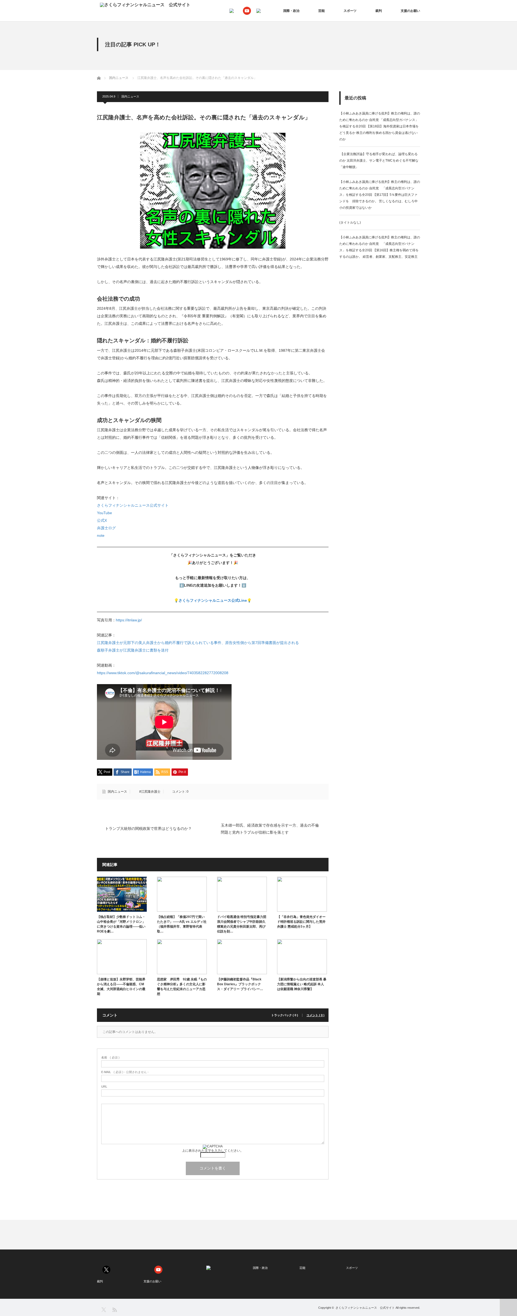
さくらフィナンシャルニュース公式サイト (133, 505)
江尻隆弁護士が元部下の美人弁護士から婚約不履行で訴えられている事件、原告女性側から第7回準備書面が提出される (198, 642)
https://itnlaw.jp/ (129, 620)
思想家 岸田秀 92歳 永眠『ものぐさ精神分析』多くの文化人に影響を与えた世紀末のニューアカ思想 (182, 986)
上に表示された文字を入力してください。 (212, 1151)
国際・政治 (291, 11)
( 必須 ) (110, 1057)
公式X (102, 520)
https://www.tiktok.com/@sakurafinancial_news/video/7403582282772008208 (162, 673)
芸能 (321, 11)
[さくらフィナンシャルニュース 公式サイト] (145, 5)
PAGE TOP (508, 1307)
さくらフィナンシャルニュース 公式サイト (365, 1307)
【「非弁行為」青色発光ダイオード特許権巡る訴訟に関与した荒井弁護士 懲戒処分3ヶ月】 (301, 921)
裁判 (378, 11)
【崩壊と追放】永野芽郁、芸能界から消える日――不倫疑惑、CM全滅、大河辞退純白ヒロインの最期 (121, 986)
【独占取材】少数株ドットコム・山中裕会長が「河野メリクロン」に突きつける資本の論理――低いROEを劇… (121, 924)
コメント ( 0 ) (315, 1015)
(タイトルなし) (350, 222)
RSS (114, 1309)
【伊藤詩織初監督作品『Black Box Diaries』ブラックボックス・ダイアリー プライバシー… (240, 984)
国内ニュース (130, 96)
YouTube (104, 513)
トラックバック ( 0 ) (284, 1015)
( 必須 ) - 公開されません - (125, 1072)
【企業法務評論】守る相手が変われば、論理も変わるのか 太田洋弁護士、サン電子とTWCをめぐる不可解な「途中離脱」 (378, 160)
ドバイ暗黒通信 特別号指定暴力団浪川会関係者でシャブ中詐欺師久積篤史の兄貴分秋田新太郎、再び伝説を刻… (241, 924)
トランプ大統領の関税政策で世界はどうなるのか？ (148, 829)
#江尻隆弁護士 (149, 791)
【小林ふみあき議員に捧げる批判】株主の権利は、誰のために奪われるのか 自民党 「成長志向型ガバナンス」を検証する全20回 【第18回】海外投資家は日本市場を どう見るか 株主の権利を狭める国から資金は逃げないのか (379, 126)
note (100, 535)
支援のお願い (410, 11)
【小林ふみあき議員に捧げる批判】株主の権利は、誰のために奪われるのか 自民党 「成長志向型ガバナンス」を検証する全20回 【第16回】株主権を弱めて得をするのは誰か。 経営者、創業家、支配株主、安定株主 (379, 247)
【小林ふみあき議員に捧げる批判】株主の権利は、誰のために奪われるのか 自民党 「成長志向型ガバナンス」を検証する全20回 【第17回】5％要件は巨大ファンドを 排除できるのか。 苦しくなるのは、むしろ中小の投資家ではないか (379, 195)
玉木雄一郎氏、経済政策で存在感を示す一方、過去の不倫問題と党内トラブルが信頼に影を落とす (270, 828)
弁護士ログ (106, 528)
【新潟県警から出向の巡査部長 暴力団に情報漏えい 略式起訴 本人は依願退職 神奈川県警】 (301, 984)
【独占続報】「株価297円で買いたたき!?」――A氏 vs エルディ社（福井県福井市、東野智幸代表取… (182, 924)
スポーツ (350, 11)
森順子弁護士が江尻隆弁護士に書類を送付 (133, 650)
